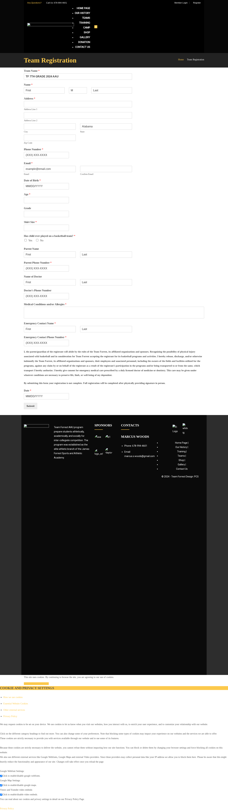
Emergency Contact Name (40, 323)
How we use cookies (13, 697)
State (82, 131)
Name (28, 84)
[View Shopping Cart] (98, 29)
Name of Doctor (33, 276)
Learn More (42, 683)
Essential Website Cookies (15, 703)
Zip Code (28, 143)
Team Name (32, 70)
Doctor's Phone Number (37, 290)
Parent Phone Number (38, 262)
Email (28, 163)
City (26, 131)
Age (27, 194)
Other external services (14, 710)
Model (33, 683)
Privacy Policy (10, 716)
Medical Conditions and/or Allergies (45, 304)
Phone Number (33, 149)
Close (27, 683)
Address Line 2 (30, 120)
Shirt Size (30, 222)
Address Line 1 (30, 109)
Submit (31, 406)
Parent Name (31, 248)
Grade (27, 208)
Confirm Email (86, 174)
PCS (196, 476)
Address (29, 98)
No (41, 240)
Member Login (181, 3)
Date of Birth (32, 180)
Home (181, 59)
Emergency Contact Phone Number (45, 337)
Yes (30, 240)
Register (197, 3)
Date (27, 390)
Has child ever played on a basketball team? (49, 236)
